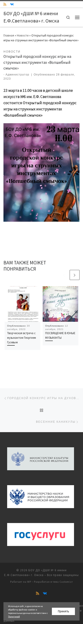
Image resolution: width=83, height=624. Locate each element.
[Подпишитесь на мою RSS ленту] (4, 4)
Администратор (17, 74)
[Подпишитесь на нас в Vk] (12, 4)
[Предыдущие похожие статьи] (64, 275)
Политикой (14, 616)
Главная (8, 35)
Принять (63, 611)
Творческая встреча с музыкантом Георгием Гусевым (21, 337)
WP (29, 581)
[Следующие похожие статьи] (75, 275)
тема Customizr (63, 581)
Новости (23, 35)
